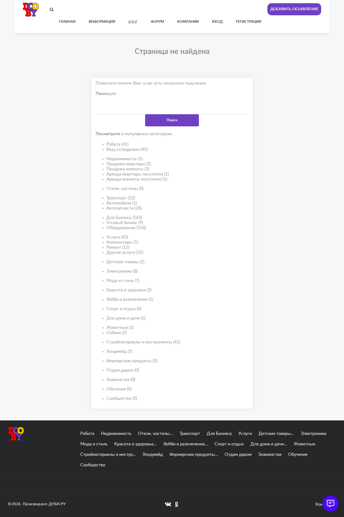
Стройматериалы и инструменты (143, 342)
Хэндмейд (119, 351)
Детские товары (125, 262)
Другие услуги (124, 252)
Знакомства (120, 379)
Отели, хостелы (125, 188)
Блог (133, 22)
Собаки (116, 333)
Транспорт (120, 198)
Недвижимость (124, 159)
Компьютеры (122, 242)
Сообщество (121, 398)
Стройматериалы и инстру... (108, 454)
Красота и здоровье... (135, 444)
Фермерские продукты (131, 361)
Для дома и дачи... (268, 444)
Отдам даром (122, 370)
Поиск (172, 120)
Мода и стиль (122, 280)
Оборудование (126, 228)
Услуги (117, 237)
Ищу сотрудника (127, 149)
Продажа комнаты (127, 169)
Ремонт (117, 247)
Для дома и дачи (125, 318)
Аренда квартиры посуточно (137, 174)
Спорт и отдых (123, 309)
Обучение (118, 389)
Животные (120, 327)
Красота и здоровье (128, 290)
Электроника (122, 271)
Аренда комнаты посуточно (136, 179)
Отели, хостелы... (155, 433)
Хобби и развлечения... (185, 444)
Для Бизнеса (124, 217)
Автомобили (121, 203)
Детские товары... (276, 433)
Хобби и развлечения (129, 299)
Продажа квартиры (128, 164)
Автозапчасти (124, 208)
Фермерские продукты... (194, 454)
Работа (117, 144)
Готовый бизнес (124, 223)
